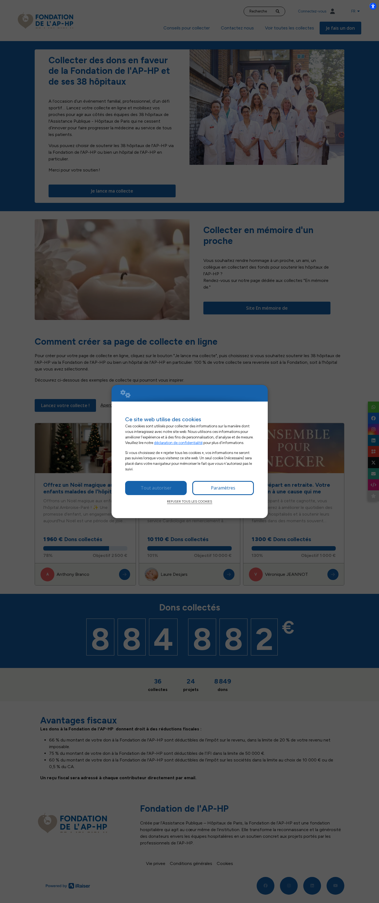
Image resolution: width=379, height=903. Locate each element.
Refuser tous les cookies (189, 501)
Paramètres (223, 488)
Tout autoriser (156, 488)
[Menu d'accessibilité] (373, 6)
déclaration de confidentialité (178, 442)
